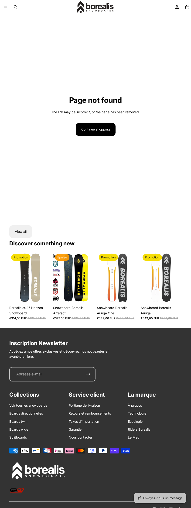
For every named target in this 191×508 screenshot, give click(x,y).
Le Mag (134, 437)
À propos (135, 405)
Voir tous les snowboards (28, 405)
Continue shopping (95, 129)
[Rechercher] (15, 7)
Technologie (137, 413)
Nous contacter (80, 437)
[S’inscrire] (88, 374)
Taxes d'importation (84, 421)
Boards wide (18, 429)
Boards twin (18, 421)
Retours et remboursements (90, 413)
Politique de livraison (84, 405)
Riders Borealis (139, 429)
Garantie (75, 429)
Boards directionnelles (26, 413)
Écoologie (135, 421)
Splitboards (18, 437)
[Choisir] (43, 296)
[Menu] (5, 7)
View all (21, 231)
